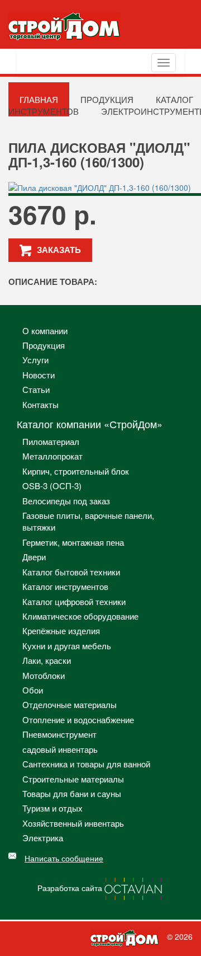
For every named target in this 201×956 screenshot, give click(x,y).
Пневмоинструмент (59, 734)
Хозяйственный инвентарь (73, 823)
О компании (45, 330)
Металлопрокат (52, 456)
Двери (34, 557)
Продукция (43, 345)
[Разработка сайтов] (134, 887)
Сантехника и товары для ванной (86, 764)
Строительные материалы (73, 779)
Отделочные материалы (69, 704)
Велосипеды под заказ (66, 501)
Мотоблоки (43, 675)
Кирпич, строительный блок (75, 471)
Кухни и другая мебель (66, 646)
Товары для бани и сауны (71, 793)
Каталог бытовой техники (71, 572)
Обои (32, 690)
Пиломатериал (50, 441)
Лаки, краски (46, 660)
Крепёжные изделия (61, 630)
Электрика (42, 837)
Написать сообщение (64, 858)
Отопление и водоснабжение (78, 719)
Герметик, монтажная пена (73, 542)
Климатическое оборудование (80, 616)
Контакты (40, 404)
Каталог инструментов (65, 586)
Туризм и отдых (52, 808)
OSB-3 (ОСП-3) (52, 485)
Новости (38, 375)
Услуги (35, 359)
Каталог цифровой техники (74, 601)
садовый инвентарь (60, 749)
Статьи (36, 389)
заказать (59, 249)
